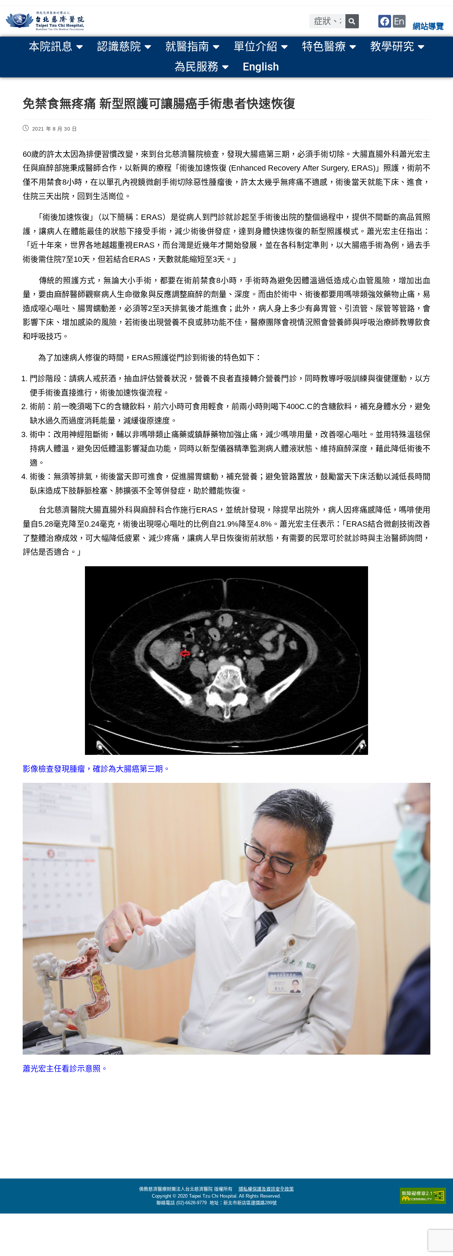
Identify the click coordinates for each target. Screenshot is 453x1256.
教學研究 (392, 46)
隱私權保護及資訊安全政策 (266, 1189)
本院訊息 (51, 46)
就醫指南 (187, 46)
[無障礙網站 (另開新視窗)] (423, 1196)
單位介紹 (255, 46)
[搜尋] (352, 21)
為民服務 (196, 66)
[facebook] (384, 21)
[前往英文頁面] (399, 21)
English (261, 66)
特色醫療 (324, 46)
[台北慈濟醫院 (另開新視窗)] (45, 21)
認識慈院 (119, 46)
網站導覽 (428, 26)
